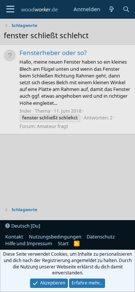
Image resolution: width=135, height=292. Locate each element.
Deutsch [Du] (25, 225)
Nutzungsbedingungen (55, 236)
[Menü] (10, 9)
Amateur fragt (52, 126)
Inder (26, 110)
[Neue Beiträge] (111, 9)
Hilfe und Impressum (28, 243)
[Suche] (126, 9)
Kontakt (14, 236)
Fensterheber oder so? (53, 52)
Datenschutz (101, 236)
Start (63, 243)
